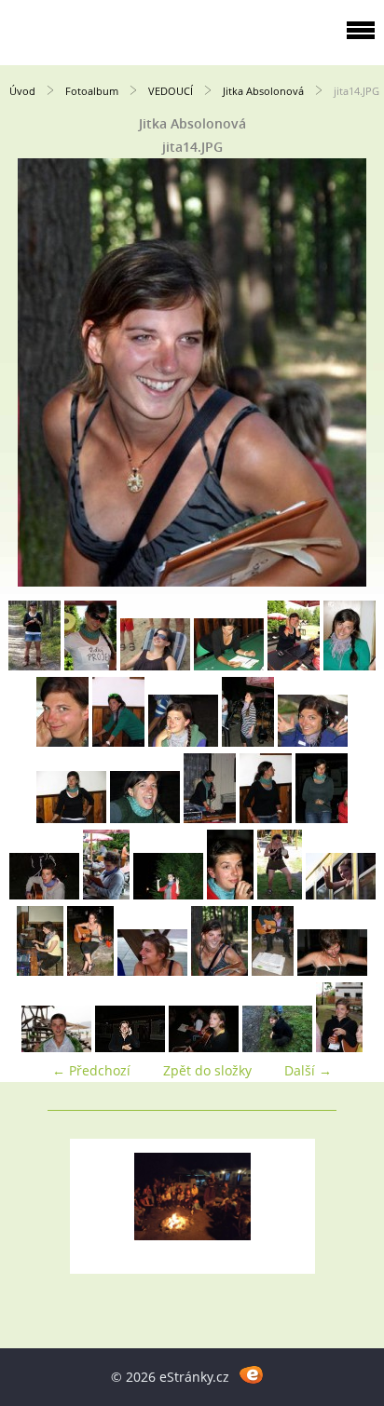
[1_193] (313, 741)
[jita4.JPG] (56, 1047)
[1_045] (155, 665)
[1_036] (90, 665)
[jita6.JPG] (204, 1047)
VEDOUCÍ (170, 91)
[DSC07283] (341, 894)
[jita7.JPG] (277, 1047)
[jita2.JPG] (273, 971)
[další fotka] (354, 372)
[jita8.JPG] (339, 1047)
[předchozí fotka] (30, 372)
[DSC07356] (40, 971)
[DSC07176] (279, 894)
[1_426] (321, 818)
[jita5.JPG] (130, 1047)
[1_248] (145, 818)
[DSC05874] (44, 894)
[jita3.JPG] (332, 971)
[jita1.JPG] (90, 971)
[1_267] (210, 818)
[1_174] (248, 741)
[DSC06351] (168, 894)
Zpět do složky (207, 1070)
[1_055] (229, 665)
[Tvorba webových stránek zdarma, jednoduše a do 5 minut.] (251, 1374)
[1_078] (293, 665)
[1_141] (118, 741)
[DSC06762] (230, 894)
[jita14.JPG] (219, 971)
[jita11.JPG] (152, 971)
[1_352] (266, 818)
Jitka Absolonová (263, 91)
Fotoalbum (91, 91)
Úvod (22, 91)
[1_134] (62, 741)
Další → (308, 1070)
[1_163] (183, 741)
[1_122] (349, 665)
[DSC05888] (106, 894)
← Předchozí (91, 1070)
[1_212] (71, 818)
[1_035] (34, 665)
